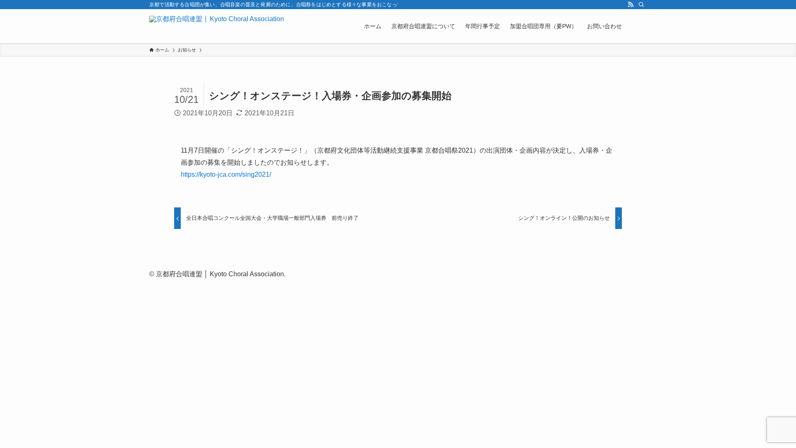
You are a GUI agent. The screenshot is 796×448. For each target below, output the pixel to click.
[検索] (641, 4)
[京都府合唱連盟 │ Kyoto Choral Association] (216, 26)
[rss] (630, 4)
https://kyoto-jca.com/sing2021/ (226, 174)
